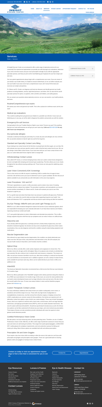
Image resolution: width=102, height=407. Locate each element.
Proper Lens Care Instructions (37, 381)
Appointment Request (69, 8)
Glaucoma (54, 383)
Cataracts (54, 374)
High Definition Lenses (36, 376)
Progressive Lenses (35, 379)
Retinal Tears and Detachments (60, 387)
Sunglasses (33, 389)
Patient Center (56, 8)
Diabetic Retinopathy (57, 377)
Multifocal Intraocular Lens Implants (17, 381)
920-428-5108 (54, 127)
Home (32, 8)
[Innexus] (36, 403)
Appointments (84, 353)
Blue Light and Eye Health (36, 372)
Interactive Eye (12, 377)
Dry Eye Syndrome (57, 379)
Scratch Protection (35, 387)
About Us (39, 8)
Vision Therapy (56, 389)
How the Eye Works (13, 376)
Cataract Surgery (12, 372)
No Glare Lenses (34, 377)
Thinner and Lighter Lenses (37, 391)
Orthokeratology (12, 390)
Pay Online (90, 8)
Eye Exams (11, 374)
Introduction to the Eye (14, 379)
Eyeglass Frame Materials (36, 374)
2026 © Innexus (19, 403)
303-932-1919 (41, 2)
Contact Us (82, 8)
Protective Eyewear (35, 383)
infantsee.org (17, 283)
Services (46, 8)
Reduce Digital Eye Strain (36, 385)
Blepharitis (54, 372)
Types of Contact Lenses (14, 393)
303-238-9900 (18, 2)
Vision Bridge (90, 12)
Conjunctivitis (55, 376)
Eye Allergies (55, 381)
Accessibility (18, 404)
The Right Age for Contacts (15, 392)
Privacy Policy (11, 404)
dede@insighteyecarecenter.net (84, 381)
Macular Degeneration (57, 385)
